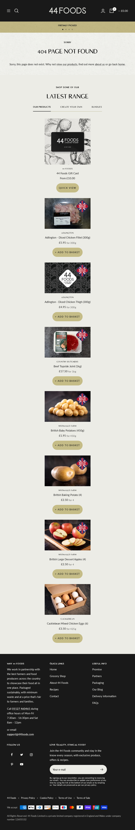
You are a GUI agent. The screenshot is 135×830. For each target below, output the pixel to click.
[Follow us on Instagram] (31, 754)
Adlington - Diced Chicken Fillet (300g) (67, 237)
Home (53, 669)
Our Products (42, 107)
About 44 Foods (59, 682)
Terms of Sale (83, 797)
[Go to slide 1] (62, 29)
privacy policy (90, 785)
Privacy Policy (28, 797)
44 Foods (67, 169)
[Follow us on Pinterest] (12, 764)
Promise (97, 669)
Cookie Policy (46, 797)
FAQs (95, 702)
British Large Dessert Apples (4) (67, 559)
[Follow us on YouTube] (21, 764)
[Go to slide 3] (69, 29)
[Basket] (111, 11)
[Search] (16, 11)
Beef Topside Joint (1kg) (68, 366)
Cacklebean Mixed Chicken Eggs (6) (67, 623)
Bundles (97, 107)
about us (100, 64)
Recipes (54, 689)
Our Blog (97, 689)
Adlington (67, 233)
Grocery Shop (58, 676)
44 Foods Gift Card (68, 173)
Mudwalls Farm (67, 426)
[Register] (101, 769)
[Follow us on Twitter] (21, 754)
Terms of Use (65, 797)
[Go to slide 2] (65, 29)
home (121, 64)
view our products (66, 64)
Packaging (98, 682)
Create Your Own (71, 107)
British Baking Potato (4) (67, 494)
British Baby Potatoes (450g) (67, 430)
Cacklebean (68, 619)
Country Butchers (67, 362)
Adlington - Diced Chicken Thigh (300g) (68, 301)
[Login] (103, 11)
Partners (97, 676)
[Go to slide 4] (72, 29)
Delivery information (104, 696)
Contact (54, 696)
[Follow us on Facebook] (12, 754)
